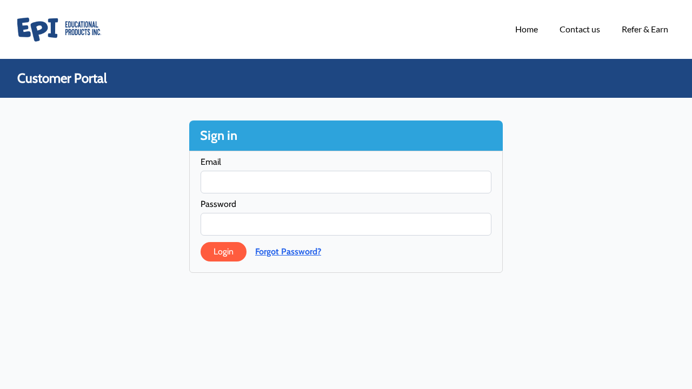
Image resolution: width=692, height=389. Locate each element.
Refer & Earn (645, 29)
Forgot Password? (288, 251)
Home (526, 29)
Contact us (580, 29)
